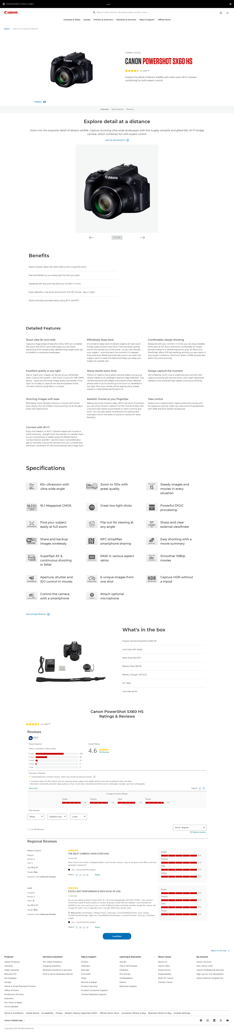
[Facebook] (201, 1020)
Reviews (130, 109)
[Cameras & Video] (81, 19)
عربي (108, 4)
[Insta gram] (208, 1020)
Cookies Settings (182, 1013)
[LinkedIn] (214, 1020)
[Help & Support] (156, 19)
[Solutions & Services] (137, 19)
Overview (104, 109)
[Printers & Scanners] (114, 19)
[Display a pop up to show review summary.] (149, 71)
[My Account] (221, 13)
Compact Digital (133, 53)
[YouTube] (227, 1020)
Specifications (117, 109)
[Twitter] (221, 1020)
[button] (91, 237)
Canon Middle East (13, 1020)
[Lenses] (91, 19)
